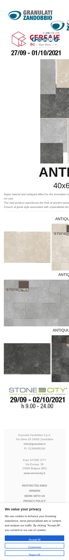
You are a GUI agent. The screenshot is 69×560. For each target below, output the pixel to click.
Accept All (34, 539)
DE (53, 33)
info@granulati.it (35, 443)
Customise (34, 547)
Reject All (34, 554)
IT (44, 33)
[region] (34, 531)
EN (48, 33)
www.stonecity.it (34, 473)
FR (57, 33)
